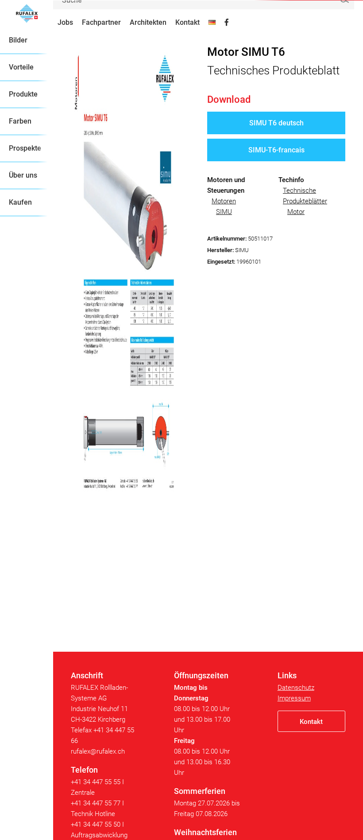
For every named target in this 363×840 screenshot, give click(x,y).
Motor (296, 212)
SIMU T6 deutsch (276, 123)
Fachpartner (101, 22)
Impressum (294, 698)
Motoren (224, 201)
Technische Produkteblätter (305, 196)
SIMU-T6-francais (276, 150)
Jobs (65, 22)
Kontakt (187, 22)
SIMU (224, 212)
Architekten (148, 22)
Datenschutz (296, 688)
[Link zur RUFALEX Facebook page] (226, 22)
